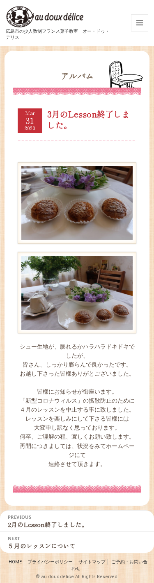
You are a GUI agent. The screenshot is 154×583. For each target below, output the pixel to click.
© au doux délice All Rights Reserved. (77, 576)
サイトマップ (92, 562)
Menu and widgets (139, 31)
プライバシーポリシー (50, 562)
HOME (15, 562)
